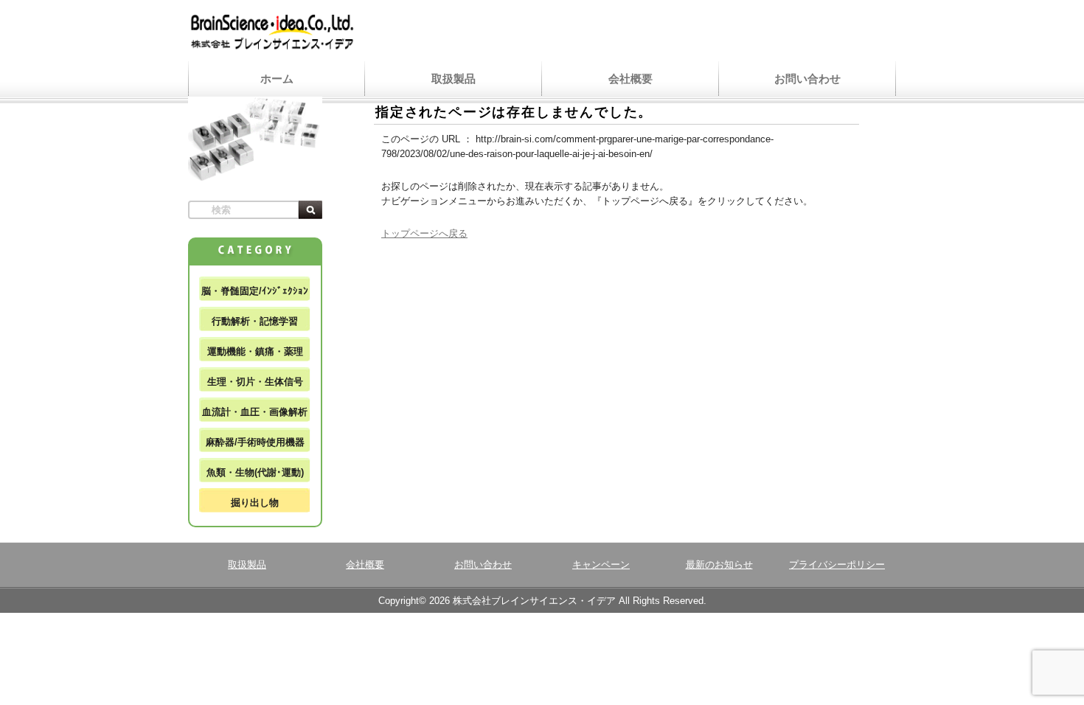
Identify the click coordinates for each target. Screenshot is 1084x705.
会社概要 (630, 78)
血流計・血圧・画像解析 (255, 411)
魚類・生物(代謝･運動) (255, 472)
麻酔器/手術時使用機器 (255, 442)
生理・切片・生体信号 (255, 381)
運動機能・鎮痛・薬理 (255, 351)
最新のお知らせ (719, 564)
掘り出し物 (255, 502)
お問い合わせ (807, 78)
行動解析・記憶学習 (255, 321)
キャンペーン (601, 564)
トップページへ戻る (424, 233)
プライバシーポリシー (837, 564)
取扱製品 (453, 78)
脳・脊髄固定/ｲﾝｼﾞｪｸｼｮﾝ (254, 290)
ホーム (276, 78)
